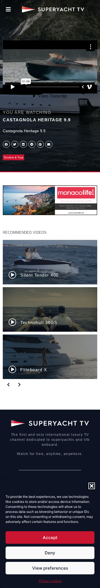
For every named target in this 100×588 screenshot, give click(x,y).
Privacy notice (50, 581)
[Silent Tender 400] (50, 262)
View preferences (50, 568)
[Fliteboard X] (50, 356)
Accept (50, 537)
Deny (50, 552)
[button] (91, 486)
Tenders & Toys (13, 157)
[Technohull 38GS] (50, 309)
